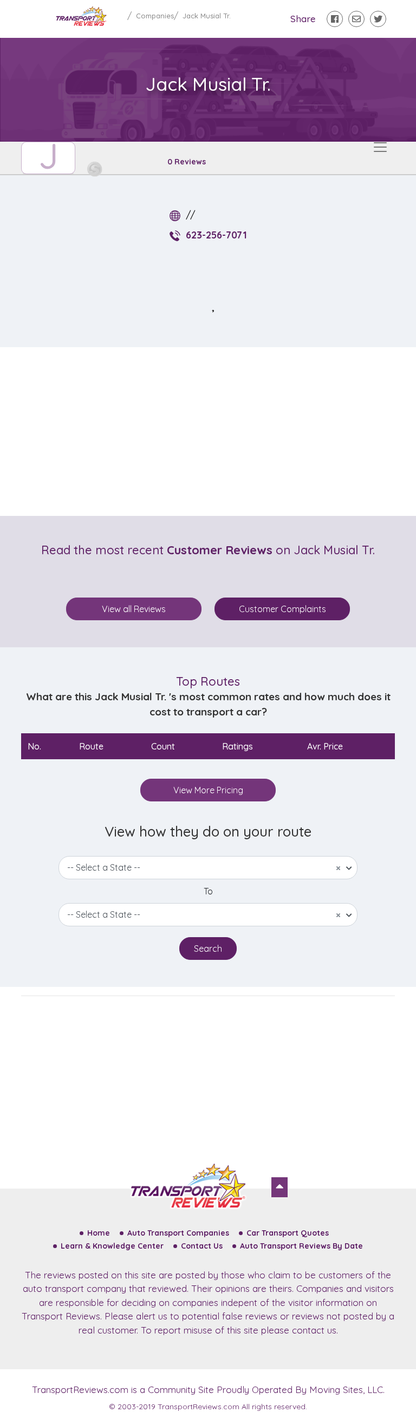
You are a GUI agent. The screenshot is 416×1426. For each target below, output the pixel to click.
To (208, 891)
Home (98, 1233)
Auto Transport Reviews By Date (301, 1246)
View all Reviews (134, 608)
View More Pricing (208, 790)
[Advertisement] (217, 431)
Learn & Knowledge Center (112, 1246)
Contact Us (202, 1246)
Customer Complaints (282, 608)
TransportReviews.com (80, 1389)
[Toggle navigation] (380, 147)
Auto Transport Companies (178, 1233)
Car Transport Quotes (287, 1233)
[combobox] (208, 867)
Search (208, 948)
